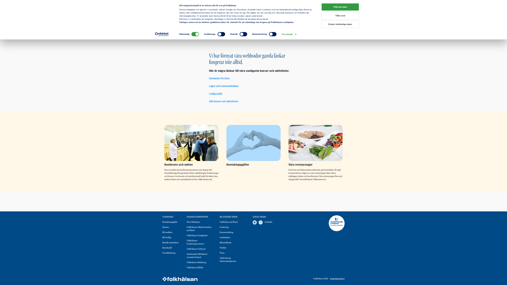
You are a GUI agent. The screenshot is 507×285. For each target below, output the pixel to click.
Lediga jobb (215, 93)
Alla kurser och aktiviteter (223, 101)
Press (222, 253)
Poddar (223, 247)
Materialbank (225, 242)
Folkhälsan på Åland (229, 222)
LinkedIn (268, 222)
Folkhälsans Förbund (196, 249)
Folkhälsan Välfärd (195, 267)
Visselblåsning (168, 253)
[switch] (221, 34)
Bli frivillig (166, 237)
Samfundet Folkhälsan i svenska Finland (197, 255)
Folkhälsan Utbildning (196, 262)
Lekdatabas (225, 237)
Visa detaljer (287, 34)
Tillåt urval (340, 16)
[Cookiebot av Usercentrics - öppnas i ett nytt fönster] (161, 34)
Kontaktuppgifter (169, 222)
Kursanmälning (226, 232)
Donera (165, 227)
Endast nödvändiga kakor (340, 24)
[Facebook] (255, 222)
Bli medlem (167, 232)
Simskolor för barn (219, 78)
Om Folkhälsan (193, 222)
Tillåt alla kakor (340, 7)
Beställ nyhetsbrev (170, 242)
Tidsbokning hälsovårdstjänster (228, 259)
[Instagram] (261, 222)
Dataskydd (167, 247)
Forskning (224, 227)
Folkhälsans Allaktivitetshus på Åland (199, 229)
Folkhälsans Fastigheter (197, 235)
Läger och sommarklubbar (223, 86)
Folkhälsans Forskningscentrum (195, 242)
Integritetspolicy (337, 278)
